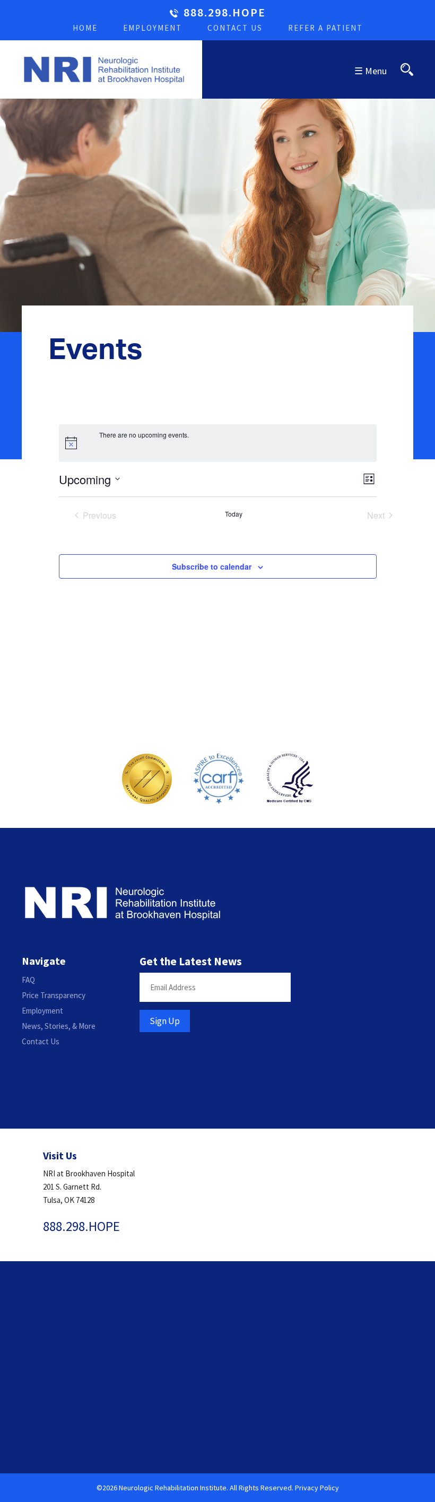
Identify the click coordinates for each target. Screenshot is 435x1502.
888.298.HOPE (225, 13)
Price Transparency (53, 995)
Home (85, 28)
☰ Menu (370, 71)
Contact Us (235, 28)
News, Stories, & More (58, 1026)
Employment (152, 28)
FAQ (28, 980)
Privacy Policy (317, 1487)
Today (233, 514)
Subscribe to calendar (211, 566)
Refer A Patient (325, 28)
